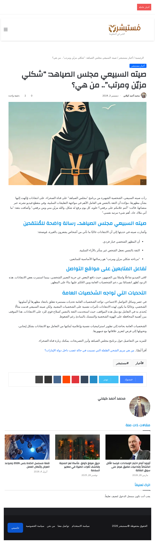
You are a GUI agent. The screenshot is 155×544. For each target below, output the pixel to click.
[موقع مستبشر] (124, 29)
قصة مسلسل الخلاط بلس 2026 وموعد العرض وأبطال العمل (27, 465)
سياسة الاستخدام (81, 525)
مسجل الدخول (126, 496)
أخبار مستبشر (126, 57)
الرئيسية (140, 57)
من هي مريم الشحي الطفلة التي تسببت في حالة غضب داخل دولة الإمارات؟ (89, 350)
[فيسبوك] (123, 405)
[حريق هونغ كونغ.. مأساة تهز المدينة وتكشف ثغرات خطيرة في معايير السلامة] (77, 447)
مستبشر (121, 363)
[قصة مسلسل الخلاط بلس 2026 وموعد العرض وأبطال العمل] (27, 447)
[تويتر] (118, 405)
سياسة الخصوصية (35, 525)
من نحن (51, 525)
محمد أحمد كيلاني (131, 95)
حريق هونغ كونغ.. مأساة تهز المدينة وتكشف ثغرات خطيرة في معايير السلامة (79, 467)
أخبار (139, 363)
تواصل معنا (63, 525)
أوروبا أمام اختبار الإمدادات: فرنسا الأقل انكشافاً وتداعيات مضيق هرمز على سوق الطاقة (128, 467)
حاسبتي (15, 527)
